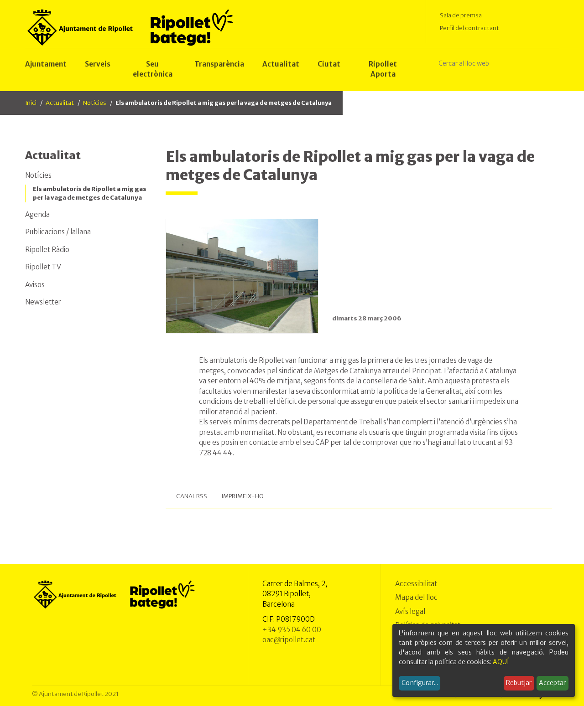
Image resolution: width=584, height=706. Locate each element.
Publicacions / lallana (58, 231)
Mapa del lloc (416, 597)
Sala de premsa (461, 15)
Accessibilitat (416, 583)
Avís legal (410, 611)
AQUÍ (501, 662)
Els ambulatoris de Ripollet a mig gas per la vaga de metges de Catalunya (89, 193)
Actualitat (60, 103)
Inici (30, 103)
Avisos (35, 284)
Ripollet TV (43, 267)
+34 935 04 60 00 (291, 629)
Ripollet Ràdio (47, 249)
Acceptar (552, 683)
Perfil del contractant (469, 28)
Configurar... (420, 683)
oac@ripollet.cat (288, 639)
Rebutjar (519, 683)
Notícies (94, 103)
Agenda (37, 214)
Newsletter (43, 302)
